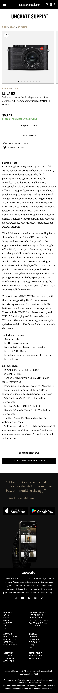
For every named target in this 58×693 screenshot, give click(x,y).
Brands (6, 88)
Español (33, 636)
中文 (31, 647)
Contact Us (9, 639)
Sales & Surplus (38, 623)
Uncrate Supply (29, 16)
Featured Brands (38, 620)
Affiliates (8, 661)
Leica (16, 88)
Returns (8, 642)
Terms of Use (36, 655)
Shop (5, 27)
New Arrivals (36, 615)
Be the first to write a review (29, 460)
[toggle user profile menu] (55, 4)
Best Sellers (36, 617)
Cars (6, 620)
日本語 (32, 644)
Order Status (10, 636)
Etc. (5, 628)
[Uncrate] (29, 4)
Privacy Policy (37, 658)
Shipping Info (10, 644)
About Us (8, 655)
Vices (6, 625)
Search (47, 4)
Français (34, 639)
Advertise (8, 658)
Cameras (23, 27)
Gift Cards (34, 625)
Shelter (7, 623)
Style (6, 617)
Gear (12, 27)
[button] (3, 4)
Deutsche (34, 642)
